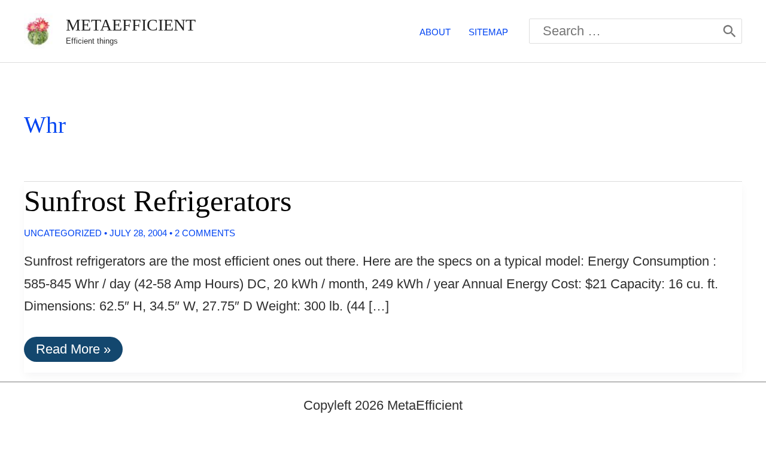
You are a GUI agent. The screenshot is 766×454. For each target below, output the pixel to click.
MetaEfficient (131, 25)
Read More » (73, 351)
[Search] (729, 31)
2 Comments (205, 233)
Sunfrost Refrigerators (157, 201)
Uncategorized (63, 233)
